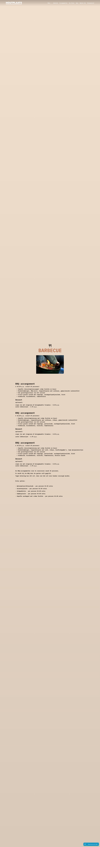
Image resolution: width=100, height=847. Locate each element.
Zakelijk (55, 3)
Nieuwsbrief (90, 3)
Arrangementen (63, 3)
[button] (50, 3)
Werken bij (83, 3)
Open (77, 3)
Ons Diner (71, 3)
